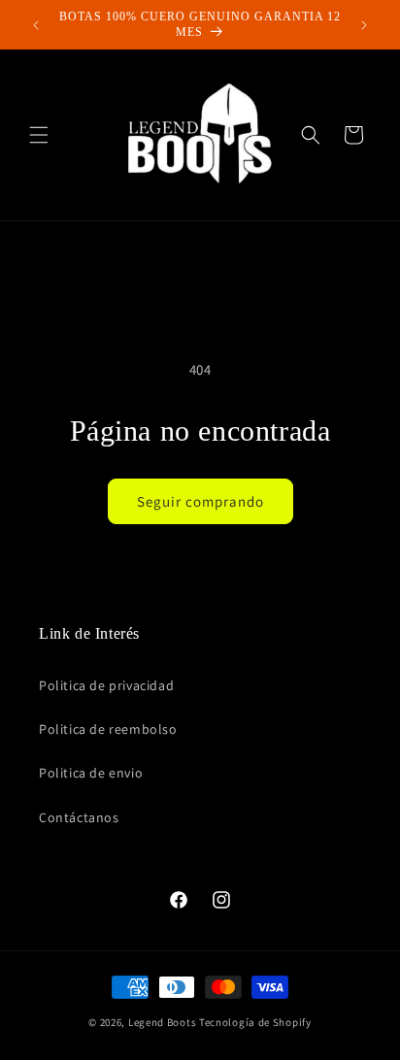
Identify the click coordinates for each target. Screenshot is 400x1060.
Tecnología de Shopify (255, 1022)
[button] (38, 135)
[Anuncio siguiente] (364, 25)
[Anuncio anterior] (36, 25)
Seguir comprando (200, 501)
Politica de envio (91, 772)
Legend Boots (162, 1022)
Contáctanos (79, 817)
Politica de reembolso (108, 729)
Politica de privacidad (106, 685)
